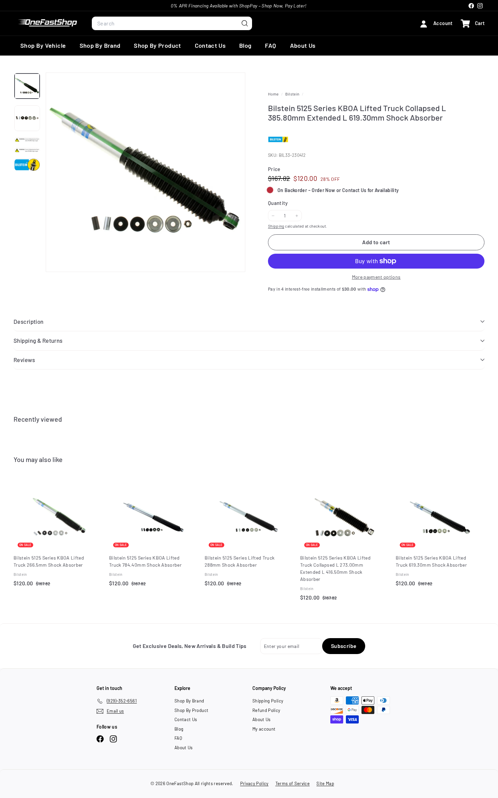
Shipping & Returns (38, 340)
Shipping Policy (267, 701)
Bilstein (292, 93)
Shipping (276, 226)
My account (264, 729)
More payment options (376, 277)
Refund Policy (266, 710)
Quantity (278, 203)
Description (29, 321)
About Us (303, 45)
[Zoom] (145, 172)
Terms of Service (292, 783)
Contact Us (210, 45)
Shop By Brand (100, 45)
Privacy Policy (254, 783)
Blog (245, 45)
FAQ (270, 45)
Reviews (24, 359)
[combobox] (171, 23)
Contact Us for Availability (370, 190)
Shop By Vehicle (43, 45)
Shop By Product (157, 45)
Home (273, 93)
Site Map (325, 783)
